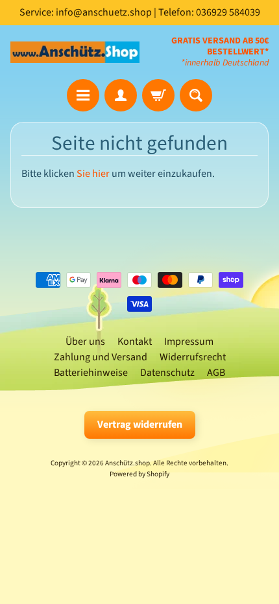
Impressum (188, 341)
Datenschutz (167, 373)
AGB (216, 373)
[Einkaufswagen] (158, 95)
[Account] (120, 95)
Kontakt (134, 341)
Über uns (85, 341)
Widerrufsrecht (193, 357)
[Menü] (83, 95)
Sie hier (93, 174)
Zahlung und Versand (100, 357)
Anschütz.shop (127, 463)
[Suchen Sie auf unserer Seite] (196, 95)
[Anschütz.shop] (75, 52)
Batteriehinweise (91, 373)
